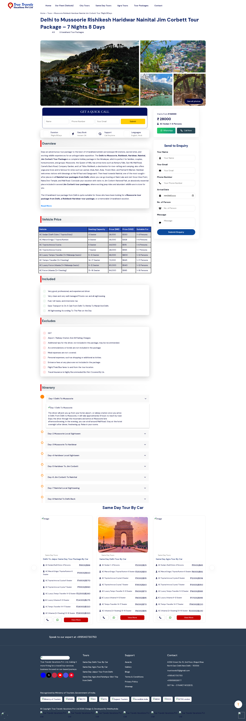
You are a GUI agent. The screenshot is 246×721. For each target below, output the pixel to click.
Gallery (128, 667)
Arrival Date (163, 189)
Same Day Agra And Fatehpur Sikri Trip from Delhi (100, 679)
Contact (158, 5)
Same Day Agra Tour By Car (169, 559)
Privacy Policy (131, 681)
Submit (133, 121)
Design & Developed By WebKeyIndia (101, 709)
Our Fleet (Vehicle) (64, 5)
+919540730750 (87, 637)
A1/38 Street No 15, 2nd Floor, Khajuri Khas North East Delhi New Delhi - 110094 (185, 664)
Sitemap (129, 686)
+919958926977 (174, 680)
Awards (128, 662)
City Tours (85, 5)
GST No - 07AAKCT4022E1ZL (180, 685)
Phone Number (164, 177)
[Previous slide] (34, 567)
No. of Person (164, 202)
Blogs (127, 672)
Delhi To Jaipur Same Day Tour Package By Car (65, 559)
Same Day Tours (103, 5)
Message (161, 214)
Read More (46, 206)
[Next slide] (212, 567)
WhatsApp (168, 130)
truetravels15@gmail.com (178, 670)
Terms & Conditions (134, 677)
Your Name (162, 152)
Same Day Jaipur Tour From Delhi (98, 672)
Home (48, 5)
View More (76, 620)
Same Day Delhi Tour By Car (112, 559)
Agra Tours (122, 5)
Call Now (188, 130)
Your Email (162, 164)
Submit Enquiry (176, 232)
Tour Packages (141, 5)
